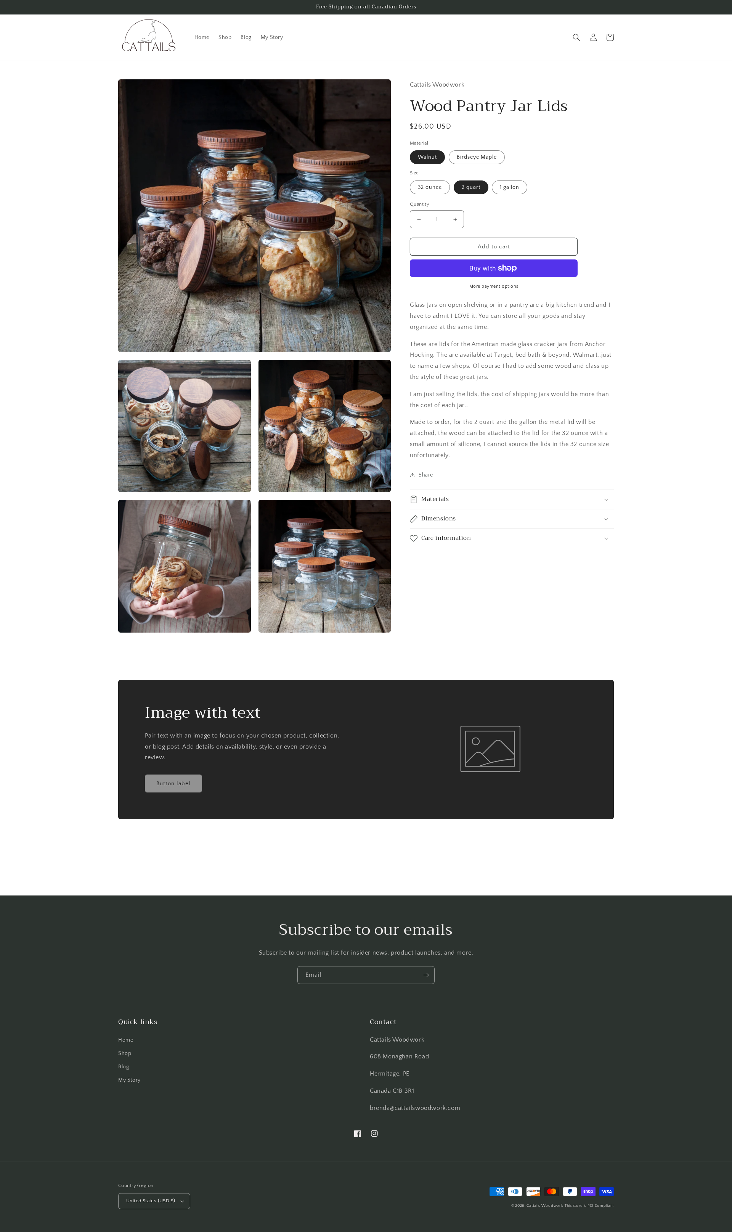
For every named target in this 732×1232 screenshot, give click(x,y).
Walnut (427, 157)
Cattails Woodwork (545, 1206)
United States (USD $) (150, 1200)
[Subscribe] (425, 975)
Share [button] (426, 475)
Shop (124, 1053)
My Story (129, 1080)
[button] (576, 37)
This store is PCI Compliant (589, 1206)
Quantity (419, 204)
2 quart (471, 187)
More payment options (493, 286)
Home (125, 1040)
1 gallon (509, 187)
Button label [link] (173, 783)
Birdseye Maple (477, 157)
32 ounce (430, 187)
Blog (123, 1067)
